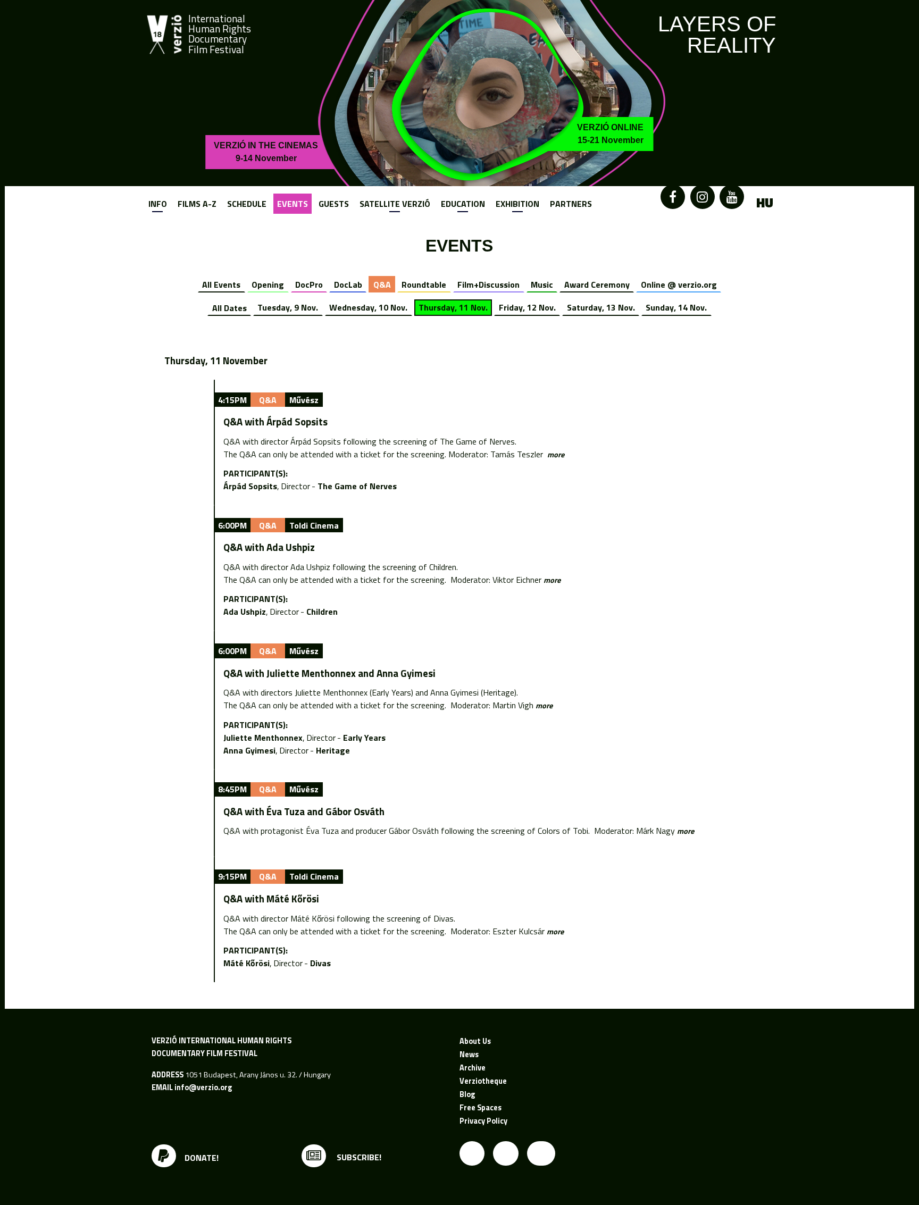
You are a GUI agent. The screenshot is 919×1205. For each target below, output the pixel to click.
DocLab (348, 284)
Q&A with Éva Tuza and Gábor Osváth (304, 811)
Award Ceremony (597, 284)
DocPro (309, 284)
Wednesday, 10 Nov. (368, 307)
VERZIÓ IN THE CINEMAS (266, 152)
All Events (221, 284)
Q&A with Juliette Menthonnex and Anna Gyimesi (329, 673)
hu (764, 203)
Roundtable (424, 284)
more (555, 455)
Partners (571, 203)
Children (322, 611)
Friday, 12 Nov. (527, 307)
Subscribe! (358, 1157)
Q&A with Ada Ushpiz (269, 547)
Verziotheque (483, 1081)
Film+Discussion (488, 284)
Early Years (364, 737)
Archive (473, 1068)
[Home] (164, 34)
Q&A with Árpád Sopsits (275, 421)
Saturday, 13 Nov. (601, 307)
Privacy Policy (483, 1121)
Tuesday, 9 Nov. (287, 307)
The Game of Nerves (357, 486)
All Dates (229, 307)
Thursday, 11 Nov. (453, 307)
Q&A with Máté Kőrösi (271, 898)
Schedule (246, 203)
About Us (475, 1041)
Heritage (333, 750)
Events (292, 203)
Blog (467, 1094)
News (469, 1054)
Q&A (382, 284)
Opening (268, 284)
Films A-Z (197, 203)
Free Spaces (481, 1108)
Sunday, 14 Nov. (676, 307)
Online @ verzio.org (679, 284)
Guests (334, 203)
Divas (320, 963)
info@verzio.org (203, 1087)
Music (542, 284)
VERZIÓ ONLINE (610, 134)
